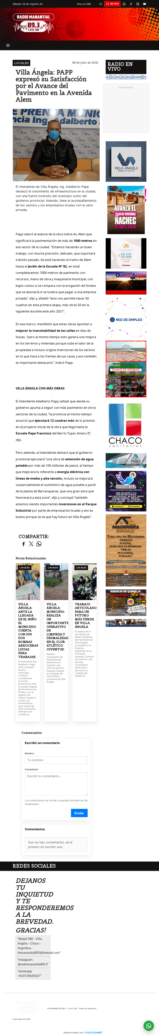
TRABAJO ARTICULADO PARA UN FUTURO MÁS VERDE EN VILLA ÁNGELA (84, 615)
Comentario (31, 769)
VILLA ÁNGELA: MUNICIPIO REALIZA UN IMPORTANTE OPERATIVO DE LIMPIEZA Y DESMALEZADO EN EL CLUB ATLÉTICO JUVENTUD (56, 626)
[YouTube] (144, 4)
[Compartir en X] (31, 544)
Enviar (79, 813)
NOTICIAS (79, 53)
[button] (100, 4)
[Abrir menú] (8, 45)
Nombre (29, 753)
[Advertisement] (126, 110)
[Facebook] (131, 4)
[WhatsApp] (124, 4)
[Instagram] (137, 4)
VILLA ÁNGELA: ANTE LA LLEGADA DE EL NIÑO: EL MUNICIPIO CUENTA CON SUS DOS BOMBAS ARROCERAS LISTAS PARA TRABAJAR (28, 630)
